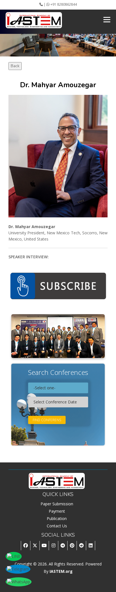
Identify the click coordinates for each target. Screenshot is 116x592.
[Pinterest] (72, 545)
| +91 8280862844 (60, 4)
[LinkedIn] (90, 545)
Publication (57, 518)
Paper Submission (57, 503)
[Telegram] (62, 545)
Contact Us (57, 525)
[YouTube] (44, 545)
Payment (57, 511)
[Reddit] (81, 545)
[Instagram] (53, 545)
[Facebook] (25, 545)
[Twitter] (34, 545)
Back (15, 66)
